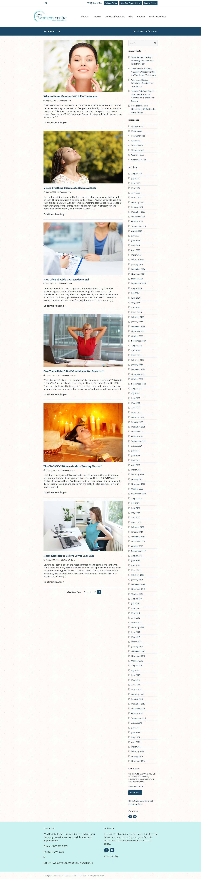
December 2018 (138, 584)
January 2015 (137, 756)
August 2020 (136, 498)
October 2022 (137, 379)
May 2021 (135, 460)
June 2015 (135, 732)
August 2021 (136, 446)
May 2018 (135, 613)
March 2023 (136, 355)
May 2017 (135, 637)
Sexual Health (137, 145)
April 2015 (135, 742)
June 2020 (135, 508)
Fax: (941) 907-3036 (54, 851)
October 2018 (137, 594)
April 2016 (135, 684)
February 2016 (137, 694)
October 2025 (137, 221)
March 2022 (136, 412)
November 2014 (138, 761)
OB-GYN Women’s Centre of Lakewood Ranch (68, 862)
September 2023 (138, 341)
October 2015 (137, 713)
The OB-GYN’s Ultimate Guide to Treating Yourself (72, 466)
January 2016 (137, 699)
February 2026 (137, 202)
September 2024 (138, 283)
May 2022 (135, 403)
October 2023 (137, 336)
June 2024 (135, 298)
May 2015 (135, 737)
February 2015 (137, 751)
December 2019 (138, 536)
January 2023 (137, 364)
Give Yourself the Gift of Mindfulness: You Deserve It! (74, 371)
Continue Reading (54, 122)
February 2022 (137, 417)
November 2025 (138, 216)
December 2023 (138, 326)
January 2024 (137, 321)
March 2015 (136, 747)
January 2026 (137, 207)
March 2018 (136, 622)
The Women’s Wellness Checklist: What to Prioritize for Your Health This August (143, 71)
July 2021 (135, 450)
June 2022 (135, 398)
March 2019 (136, 570)
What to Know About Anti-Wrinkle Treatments (70, 96)
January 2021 (137, 479)
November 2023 (138, 331)
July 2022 (135, 393)
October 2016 (137, 661)
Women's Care (137, 155)
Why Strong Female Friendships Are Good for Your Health (142, 83)
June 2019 (135, 560)
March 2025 (136, 255)
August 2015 (136, 723)
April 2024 (135, 307)
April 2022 (135, 407)
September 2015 (138, 718)
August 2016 (136, 665)
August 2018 (136, 598)
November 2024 (138, 274)
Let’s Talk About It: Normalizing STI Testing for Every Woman (143, 109)
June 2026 (135, 183)
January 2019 (137, 579)
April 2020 (135, 517)
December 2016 (138, 651)
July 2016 (135, 670)
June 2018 (135, 608)
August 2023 (136, 345)
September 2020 (138, 493)
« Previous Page (74, 592)
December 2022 (138, 369)
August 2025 (136, 231)
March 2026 (136, 197)
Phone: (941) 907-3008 (55, 846)
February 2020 (137, 527)
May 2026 (135, 188)
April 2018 (135, 618)
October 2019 (137, 546)
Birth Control (137, 126)
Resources (135, 140)
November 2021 (138, 431)
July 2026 (135, 178)
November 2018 (138, 589)
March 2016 (136, 689)
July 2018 (135, 603)
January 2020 (137, 532)
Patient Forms (150, 3)
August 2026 (136, 173)
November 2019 (138, 541)
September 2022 (138, 384)
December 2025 (138, 212)
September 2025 (138, 226)
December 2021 (138, 427)
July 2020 (135, 503)
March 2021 (136, 470)
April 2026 (135, 193)
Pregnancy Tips (138, 136)
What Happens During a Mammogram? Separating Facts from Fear (142, 60)
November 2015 (138, 708)
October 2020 (137, 489)
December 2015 (138, 704)
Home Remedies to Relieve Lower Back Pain (69, 555)
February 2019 (137, 575)
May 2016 (135, 680)
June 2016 (135, 675)
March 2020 (136, 522)
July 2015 (135, 727)
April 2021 (135, 465)
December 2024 (138, 269)
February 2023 (137, 360)
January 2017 (137, 646)
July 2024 (135, 293)
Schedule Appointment (130, 3)
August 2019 (136, 555)
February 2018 (137, 627)
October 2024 (137, 278)
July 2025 (135, 235)
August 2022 (136, 388)
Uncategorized (137, 150)
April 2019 (135, 565)
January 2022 (137, 422)
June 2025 (135, 240)
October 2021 (137, 436)
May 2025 (135, 245)
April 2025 (135, 250)
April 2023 (135, 350)
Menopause (136, 131)
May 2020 (135, 512)
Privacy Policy (111, 856)
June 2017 (135, 632)
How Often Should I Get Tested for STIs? (66, 279)
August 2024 (136, 288)
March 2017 (136, 641)
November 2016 (138, 656)
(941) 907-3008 (94, 2)
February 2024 (137, 317)
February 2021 (137, 474)
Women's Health (138, 159)
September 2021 (138, 441)
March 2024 (136, 312)
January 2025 (137, 264)
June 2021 (135, 455)
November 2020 (138, 484)
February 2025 (137, 259)
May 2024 (135, 302)
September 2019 (138, 551)
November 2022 (138, 374)
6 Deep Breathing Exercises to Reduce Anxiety (70, 187)
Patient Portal (111, 3)
